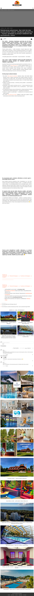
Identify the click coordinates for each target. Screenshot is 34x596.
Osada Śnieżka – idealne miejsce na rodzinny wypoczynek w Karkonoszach (17, 587)
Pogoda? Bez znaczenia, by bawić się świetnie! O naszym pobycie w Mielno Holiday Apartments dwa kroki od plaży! (8, 334)
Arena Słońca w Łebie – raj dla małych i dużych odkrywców (17, 498)
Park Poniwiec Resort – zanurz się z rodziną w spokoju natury (17, 543)
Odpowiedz (7, 352)
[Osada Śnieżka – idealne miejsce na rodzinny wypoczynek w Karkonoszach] (17, 577)
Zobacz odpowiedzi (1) (3, 353)
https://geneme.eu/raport (12, 94)
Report (32, 352)
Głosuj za (3, 352)
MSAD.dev (20, 591)
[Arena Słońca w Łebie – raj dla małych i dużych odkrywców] (25, 313)
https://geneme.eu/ (14, 65)
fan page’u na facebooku (10, 288)
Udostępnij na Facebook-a (19, 273)
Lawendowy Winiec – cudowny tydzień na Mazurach (17, 476)
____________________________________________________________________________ (17, 275)
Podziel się (4, 272)
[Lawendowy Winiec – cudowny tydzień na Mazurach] (8, 313)
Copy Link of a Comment (5, 361)
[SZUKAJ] (33, 8)
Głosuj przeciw (4, 352)
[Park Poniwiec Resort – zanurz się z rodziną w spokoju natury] (25, 327)
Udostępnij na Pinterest (7, 273)
